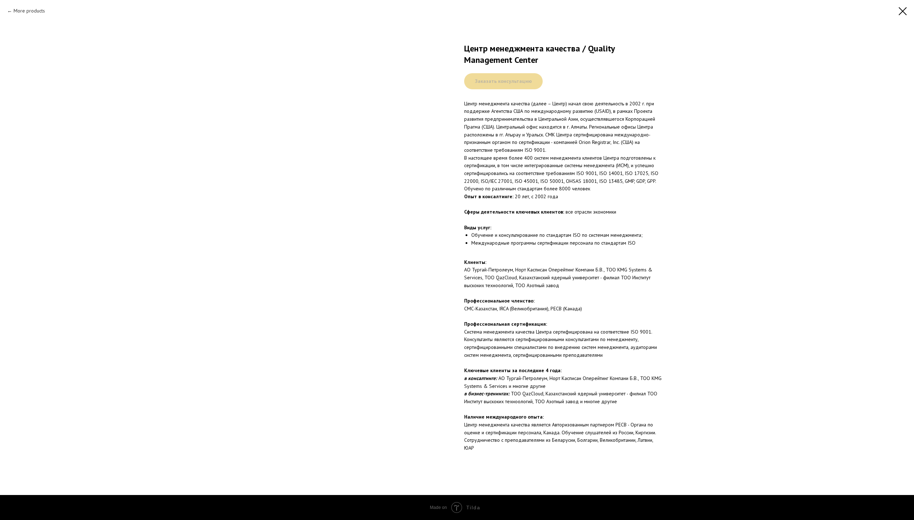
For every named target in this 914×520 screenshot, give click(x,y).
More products (29, 11)
